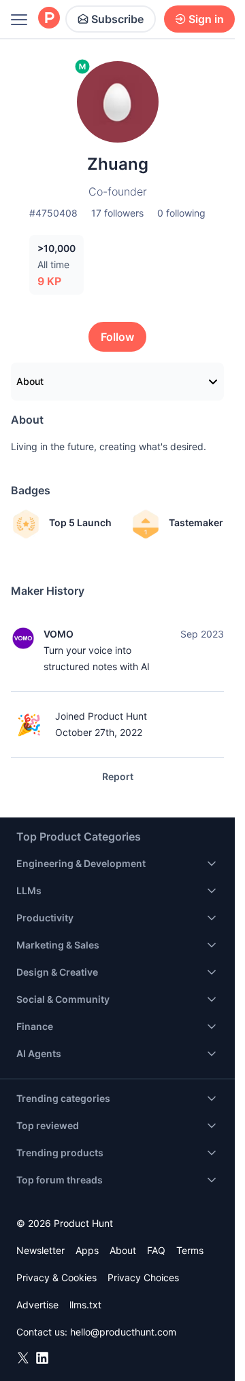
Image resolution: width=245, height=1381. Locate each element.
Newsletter (40, 1250)
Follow (117, 337)
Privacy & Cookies (56, 1277)
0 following (181, 213)
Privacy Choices (143, 1277)
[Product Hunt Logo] (49, 19)
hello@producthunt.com (123, 1332)
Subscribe (117, 19)
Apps (87, 1250)
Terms (189, 1250)
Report (117, 776)
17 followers (117, 213)
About (30, 381)
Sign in (206, 19)
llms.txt (85, 1304)
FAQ (156, 1250)
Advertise (37, 1304)
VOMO (59, 634)
